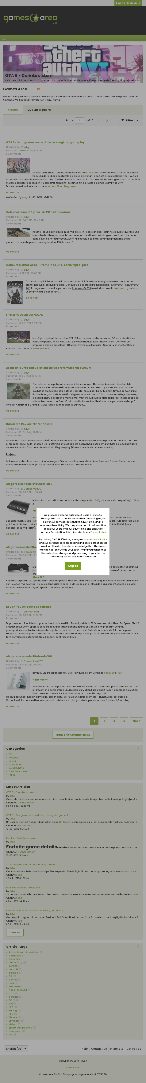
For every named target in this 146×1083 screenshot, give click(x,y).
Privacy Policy (98, 532)
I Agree (73, 566)
